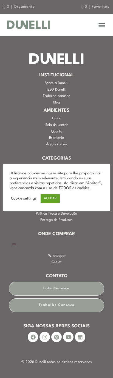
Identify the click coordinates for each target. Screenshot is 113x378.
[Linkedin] (80, 337)
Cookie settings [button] (23, 198)
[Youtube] (68, 337)
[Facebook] (33, 337)
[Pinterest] (56, 337)
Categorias (56, 158)
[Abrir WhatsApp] (99, 364)
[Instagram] (44, 337)
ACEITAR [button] (50, 198)
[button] (102, 24)
